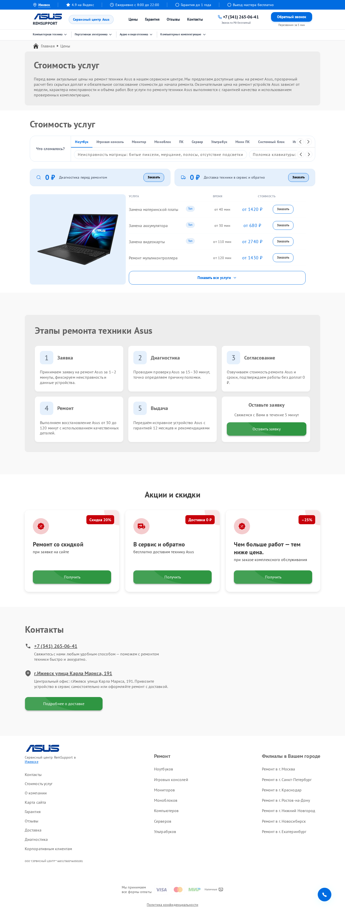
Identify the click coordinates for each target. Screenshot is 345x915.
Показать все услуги (214, 277)
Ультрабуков (165, 831)
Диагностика (36, 839)
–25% (307, 519)
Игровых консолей (171, 779)
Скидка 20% (100, 519)
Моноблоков (165, 800)
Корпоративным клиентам (48, 848)
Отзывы (173, 19)
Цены (133, 19)
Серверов (162, 821)
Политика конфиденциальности (172, 904)
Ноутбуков (163, 768)
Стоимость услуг (39, 783)
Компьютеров (166, 810)
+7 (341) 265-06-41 (55, 646)
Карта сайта (35, 802)
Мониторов (164, 789)
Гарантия (152, 19)
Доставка (33, 830)
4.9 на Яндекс (83, 5)
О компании (36, 792)
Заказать (154, 177)
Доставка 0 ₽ (200, 519)
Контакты (195, 19)
